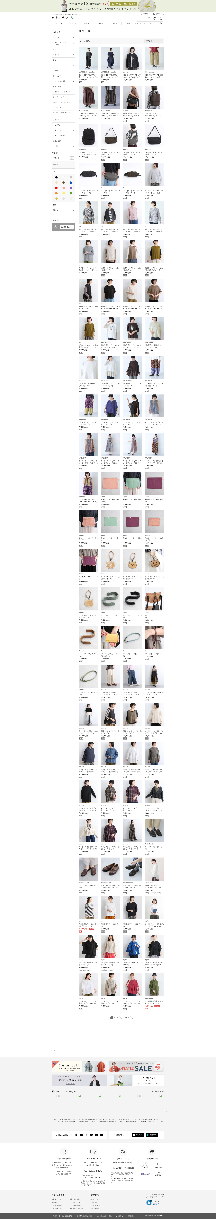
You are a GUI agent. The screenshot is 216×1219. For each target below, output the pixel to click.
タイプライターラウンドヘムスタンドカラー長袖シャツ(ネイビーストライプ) (154, 230)
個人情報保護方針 (67, 1216)
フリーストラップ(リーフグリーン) (88, 693)
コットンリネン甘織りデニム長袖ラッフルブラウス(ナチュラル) (88, 848)
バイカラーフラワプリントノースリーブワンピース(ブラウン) (154, 462)
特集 (128, 23)
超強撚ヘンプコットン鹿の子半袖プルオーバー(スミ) (110, 307)
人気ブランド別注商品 (76, 1208)
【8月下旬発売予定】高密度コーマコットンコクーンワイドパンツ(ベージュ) (154, 76)
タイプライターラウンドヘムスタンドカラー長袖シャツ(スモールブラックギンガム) (88, 269)
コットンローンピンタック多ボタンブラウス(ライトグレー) (110, 1002)
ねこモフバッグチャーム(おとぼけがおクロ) (154, 578)
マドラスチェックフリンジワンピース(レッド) (110, 848)
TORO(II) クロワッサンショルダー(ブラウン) (110, 153)
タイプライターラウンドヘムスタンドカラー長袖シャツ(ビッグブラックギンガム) (88, 230)
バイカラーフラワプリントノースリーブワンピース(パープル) (88, 501)
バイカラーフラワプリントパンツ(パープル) (88, 423)
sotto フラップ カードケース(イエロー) (110, 655)
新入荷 (86, 23)
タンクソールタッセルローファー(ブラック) (132, 886)
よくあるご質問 (95, 1205)
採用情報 (130, 1216)
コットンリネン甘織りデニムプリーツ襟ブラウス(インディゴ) (88, 771)
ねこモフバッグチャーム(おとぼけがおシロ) (110, 578)
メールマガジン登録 (64, 1171)
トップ (54, 1050)
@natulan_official (158, 1091)
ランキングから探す (76, 1202)
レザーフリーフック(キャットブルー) (110, 616)
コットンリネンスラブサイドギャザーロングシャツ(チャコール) (154, 771)
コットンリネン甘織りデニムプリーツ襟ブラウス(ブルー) (110, 771)
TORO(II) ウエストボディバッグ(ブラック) (88, 192)
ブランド (73, 23)
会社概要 (119, 1216)
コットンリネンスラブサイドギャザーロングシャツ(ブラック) (88, 809)
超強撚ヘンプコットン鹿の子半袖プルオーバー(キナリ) (132, 308)
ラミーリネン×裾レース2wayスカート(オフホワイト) (88, 732)
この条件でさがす (66, 227)
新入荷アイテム (56, 1199)
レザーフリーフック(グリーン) (154, 616)
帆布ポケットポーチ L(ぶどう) (154, 500)
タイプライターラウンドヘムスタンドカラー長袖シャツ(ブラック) (110, 230)
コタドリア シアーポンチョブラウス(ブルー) (110, 423)
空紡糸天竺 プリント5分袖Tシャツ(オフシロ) (110, 346)
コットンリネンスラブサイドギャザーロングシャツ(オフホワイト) (132, 771)
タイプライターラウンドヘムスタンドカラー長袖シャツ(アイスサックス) (154, 192)
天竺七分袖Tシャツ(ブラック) (132, 925)
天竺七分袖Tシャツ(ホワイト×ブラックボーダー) (88, 925)
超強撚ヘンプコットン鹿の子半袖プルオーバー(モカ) (154, 307)
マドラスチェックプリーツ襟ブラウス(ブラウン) (110, 809)
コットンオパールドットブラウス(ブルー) (132, 964)
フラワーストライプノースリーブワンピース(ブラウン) (132, 462)
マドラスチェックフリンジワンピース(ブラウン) (132, 848)
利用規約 (54, 1216)
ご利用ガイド (94, 1202)
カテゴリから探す (57, 1205)
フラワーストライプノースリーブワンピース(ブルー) (110, 462)
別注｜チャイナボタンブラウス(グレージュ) (110, 964)
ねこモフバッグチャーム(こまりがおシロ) (88, 616)
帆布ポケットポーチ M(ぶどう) (132, 539)
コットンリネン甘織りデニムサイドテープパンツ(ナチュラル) (110, 693)
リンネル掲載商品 (75, 1205)
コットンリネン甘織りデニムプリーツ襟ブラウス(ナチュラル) (154, 732)
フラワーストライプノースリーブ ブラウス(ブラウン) (88, 462)
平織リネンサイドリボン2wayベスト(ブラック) (110, 732)
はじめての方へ (95, 1199)
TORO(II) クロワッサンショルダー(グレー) (132, 153)
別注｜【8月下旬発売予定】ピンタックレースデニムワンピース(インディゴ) (110, 76)
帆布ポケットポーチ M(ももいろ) (88, 539)
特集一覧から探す (75, 1199)
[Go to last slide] (49, 1111)
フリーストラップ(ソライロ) (132, 655)
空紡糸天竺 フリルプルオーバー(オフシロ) (110, 385)
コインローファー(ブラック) (153, 848)
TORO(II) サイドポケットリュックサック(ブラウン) (154, 114)
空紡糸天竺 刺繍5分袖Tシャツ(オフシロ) (88, 385)
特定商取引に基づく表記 (84, 1216)
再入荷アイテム (56, 1202)
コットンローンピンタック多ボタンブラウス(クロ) (154, 964)
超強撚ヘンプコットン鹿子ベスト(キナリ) (110, 269)
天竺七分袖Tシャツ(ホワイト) (110, 925)
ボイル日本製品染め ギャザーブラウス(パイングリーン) (154, 1002)
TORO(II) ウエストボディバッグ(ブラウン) (132, 192)
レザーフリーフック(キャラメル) (88, 655)
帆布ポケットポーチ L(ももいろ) (110, 500)
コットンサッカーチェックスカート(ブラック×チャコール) (110, 115)
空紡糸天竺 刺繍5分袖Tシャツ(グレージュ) (154, 346)
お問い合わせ (94, 1208)
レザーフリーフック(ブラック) (132, 616)
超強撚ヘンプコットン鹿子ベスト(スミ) (88, 307)
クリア (55, 227)
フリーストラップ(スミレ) (154, 654)
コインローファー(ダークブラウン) (88, 886)
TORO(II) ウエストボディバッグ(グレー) (110, 192)
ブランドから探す (57, 1208)
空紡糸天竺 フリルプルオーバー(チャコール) (132, 385)
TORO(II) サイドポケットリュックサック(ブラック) (88, 153)
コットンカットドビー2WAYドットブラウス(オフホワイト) (154, 925)
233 (127, 1017)
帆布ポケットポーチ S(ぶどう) (88, 578)
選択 (72, 158)
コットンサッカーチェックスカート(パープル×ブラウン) (88, 115)
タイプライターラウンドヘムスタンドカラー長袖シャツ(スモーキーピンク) (132, 230)
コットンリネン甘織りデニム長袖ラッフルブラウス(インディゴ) (154, 809)
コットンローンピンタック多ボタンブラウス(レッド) (132, 1002)
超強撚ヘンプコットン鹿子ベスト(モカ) (132, 269)
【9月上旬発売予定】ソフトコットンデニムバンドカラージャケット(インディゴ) (132, 76)
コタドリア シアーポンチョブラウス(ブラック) (132, 423)
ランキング (115, 23)
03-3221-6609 (93, 1170)
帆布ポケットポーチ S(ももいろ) (154, 539)
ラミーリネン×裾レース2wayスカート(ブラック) (154, 693)
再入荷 (100, 23)
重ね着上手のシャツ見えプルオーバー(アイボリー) (154, 886)
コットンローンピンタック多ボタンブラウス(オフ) (88, 1002)
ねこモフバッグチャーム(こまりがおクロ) (132, 578)
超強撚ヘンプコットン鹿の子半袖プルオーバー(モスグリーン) (88, 346)
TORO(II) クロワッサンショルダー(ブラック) (154, 153)
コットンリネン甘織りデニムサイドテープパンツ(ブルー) (132, 693)
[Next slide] (166, 1111)
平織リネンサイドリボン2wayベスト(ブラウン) (132, 732)
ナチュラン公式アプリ (64, 1174)
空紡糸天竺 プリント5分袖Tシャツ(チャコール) (132, 346)
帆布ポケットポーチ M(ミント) (110, 539)
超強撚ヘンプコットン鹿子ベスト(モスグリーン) (154, 269)
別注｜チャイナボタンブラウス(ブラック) (88, 964)
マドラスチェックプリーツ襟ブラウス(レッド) (132, 809)
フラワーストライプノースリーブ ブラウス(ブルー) (154, 423)
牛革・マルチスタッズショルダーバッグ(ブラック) (132, 114)
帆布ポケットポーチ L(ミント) (132, 500)
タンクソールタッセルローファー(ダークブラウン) (110, 886)
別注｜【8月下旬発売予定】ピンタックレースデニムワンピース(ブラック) (88, 76)
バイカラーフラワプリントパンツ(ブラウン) (154, 385)
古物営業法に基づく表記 (104, 1216)
